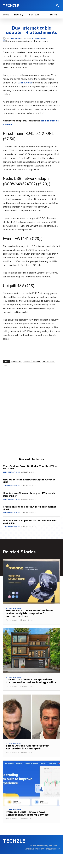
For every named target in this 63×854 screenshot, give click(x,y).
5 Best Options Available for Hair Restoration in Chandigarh (27, 747)
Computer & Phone (11, 472)
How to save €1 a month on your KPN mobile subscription (29, 494)
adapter (27, 361)
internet (36, 361)
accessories (16, 361)
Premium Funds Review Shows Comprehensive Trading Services (27, 813)
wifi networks (25, 82)
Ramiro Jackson (11, 620)
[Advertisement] (31, 411)
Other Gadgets (13, 608)
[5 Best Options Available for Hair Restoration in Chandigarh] (31, 716)
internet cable (48, 361)
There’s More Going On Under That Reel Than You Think (30, 467)
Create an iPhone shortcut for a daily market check (29, 508)
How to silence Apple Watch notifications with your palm (30, 521)
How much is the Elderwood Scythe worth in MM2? (29, 481)
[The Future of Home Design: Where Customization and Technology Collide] (31, 650)
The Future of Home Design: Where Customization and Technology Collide (31, 681)
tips (5, 365)
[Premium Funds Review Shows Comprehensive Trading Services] (31, 783)
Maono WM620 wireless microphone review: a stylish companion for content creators (29, 613)
